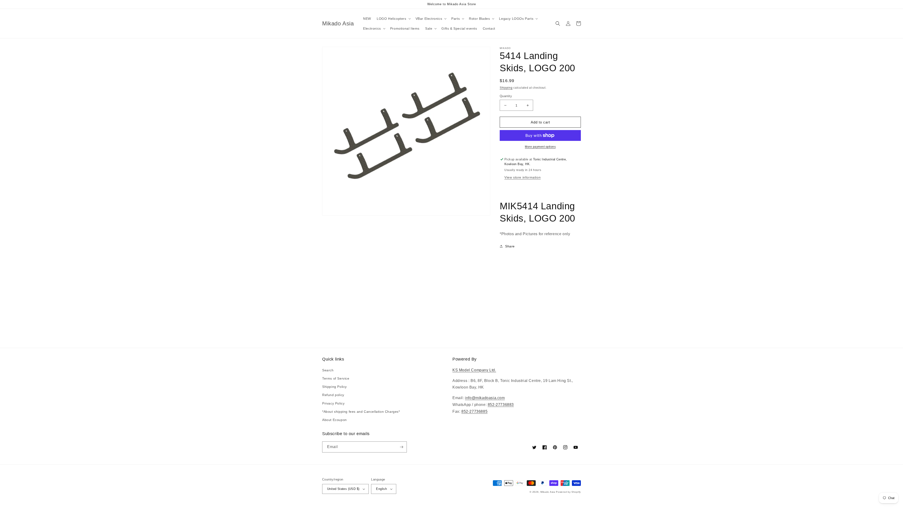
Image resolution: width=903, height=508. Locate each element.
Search (328, 370)
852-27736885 (474, 411)
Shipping (506, 87)
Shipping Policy (334, 387)
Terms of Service (335, 378)
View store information (522, 177)
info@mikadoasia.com (485, 398)
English (381, 489)
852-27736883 (501, 405)
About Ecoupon (334, 420)
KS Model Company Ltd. (474, 370)
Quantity (506, 96)
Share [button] (510, 246)
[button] (393, 19)
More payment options (540, 146)
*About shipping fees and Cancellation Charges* (361, 411)
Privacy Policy (333, 403)
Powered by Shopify (568, 492)
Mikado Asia (547, 492)
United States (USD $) (343, 489)
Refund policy (333, 395)
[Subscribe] (401, 446)
